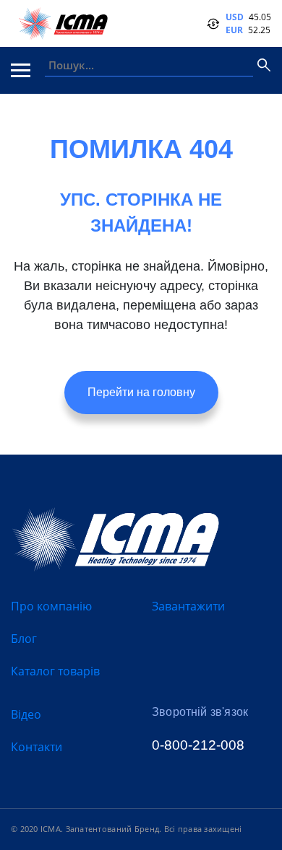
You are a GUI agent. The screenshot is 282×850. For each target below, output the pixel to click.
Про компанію (51, 606)
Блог (24, 639)
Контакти (36, 747)
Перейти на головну (141, 392)
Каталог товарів (55, 671)
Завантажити (188, 606)
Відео (26, 714)
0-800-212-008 (198, 745)
